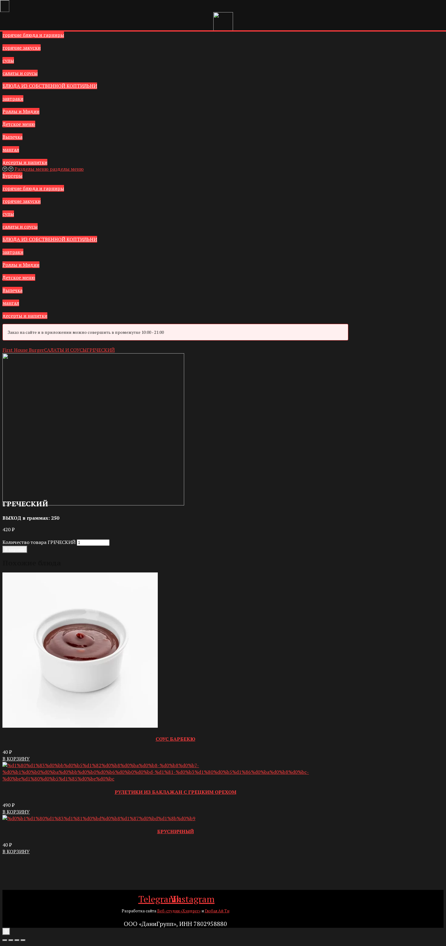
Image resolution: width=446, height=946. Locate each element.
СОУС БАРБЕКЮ (175, 739)
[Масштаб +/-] (23, 940)
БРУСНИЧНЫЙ (175, 831)
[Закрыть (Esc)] (4, 940)
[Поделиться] (10, 940)
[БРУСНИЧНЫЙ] (98, 818)
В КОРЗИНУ (16, 758)
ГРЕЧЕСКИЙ (101, 350)
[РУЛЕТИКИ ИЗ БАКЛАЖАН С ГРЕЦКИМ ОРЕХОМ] (175, 778)
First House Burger (23, 350)
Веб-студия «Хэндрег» (179, 911)
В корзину (15, 549)
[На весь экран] (17, 940)
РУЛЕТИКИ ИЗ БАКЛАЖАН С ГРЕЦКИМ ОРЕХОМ (175, 792)
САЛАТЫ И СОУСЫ (65, 350)
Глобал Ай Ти (217, 911)
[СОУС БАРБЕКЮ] (80, 726)
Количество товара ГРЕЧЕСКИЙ (39, 542)
